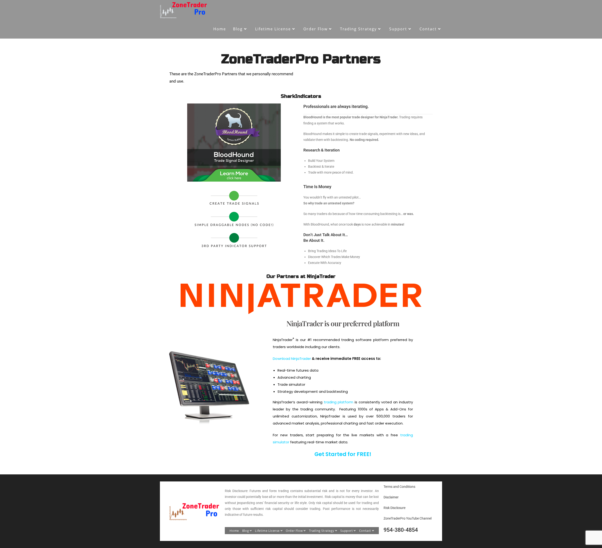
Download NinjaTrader (292, 358)
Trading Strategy (322, 530)
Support (347, 530)
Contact (365, 530)
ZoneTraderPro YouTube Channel (408, 518)
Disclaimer (391, 497)
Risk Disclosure (394, 508)
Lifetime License (267, 530)
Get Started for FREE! (342, 454)
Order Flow (295, 530)
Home (234, 530)
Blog (246, 530)
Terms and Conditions (399, 486)
